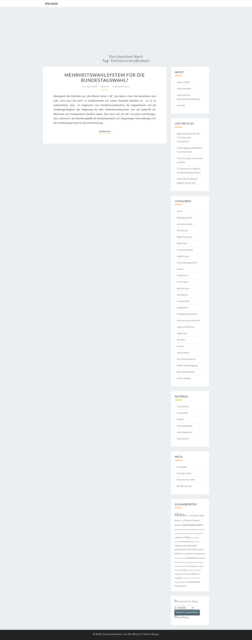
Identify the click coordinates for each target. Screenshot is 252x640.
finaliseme (182, 275)
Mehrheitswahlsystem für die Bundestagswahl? (104, 77)
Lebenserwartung (185, 562)
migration (182, 333)
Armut (182, 521)
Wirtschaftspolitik (186, 371)
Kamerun (192, 557)
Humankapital (199, 553)
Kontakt (181, 105)
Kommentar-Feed (186, 479)
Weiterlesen (105, 131)
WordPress (134, 634)
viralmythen (183, 438)
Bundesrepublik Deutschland (195, 529)
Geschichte (182, 294)
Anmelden (182, 466)
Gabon (195, 549)
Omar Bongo (190, 566)
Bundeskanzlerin (193, 525)
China (187, 537)
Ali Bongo (194, 515)
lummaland (182, 406)
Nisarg (155, 634)
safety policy (183, 352)
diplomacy (182, 243)
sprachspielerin (184, 432)
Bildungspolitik (184, 217)
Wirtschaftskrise (180, 586)
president (191, 570)
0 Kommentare (121, 86)
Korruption (201, 558)
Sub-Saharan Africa (186, 359)
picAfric (180, 419)
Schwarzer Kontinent (182, 574)
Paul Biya (183, 570)
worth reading (184, 378)
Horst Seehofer (187, 553)
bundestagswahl (179, 533)
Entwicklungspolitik (187, 262)
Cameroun (179, 537)
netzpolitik (182, 412)
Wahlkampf (195, 582)
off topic (181, 339)
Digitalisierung (184, 236)
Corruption (178, 542)
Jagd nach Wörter (185, 326)
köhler (176, 562)
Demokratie (186, 541)
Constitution (195, 538)
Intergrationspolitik (187, 313)
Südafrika (178, 578)
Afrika (179, 514)
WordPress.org (184, 486)
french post (182, 281)
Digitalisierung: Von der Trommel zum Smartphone (188, 137)
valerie (105, 86)
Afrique (187, 516)
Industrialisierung (180, 558)
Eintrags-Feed (184, 473)
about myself (183, 82)
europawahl (191, 545)
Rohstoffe (198, 570)
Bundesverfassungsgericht (194, 533)
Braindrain (178, 525)
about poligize (184, 88)
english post (183, 256)
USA (188, 582)
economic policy (185, 249)
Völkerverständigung (187, 365)
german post (183, 288)
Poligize (51, 3)
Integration (183, 307)
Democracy (182, 230)
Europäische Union (182, 549)
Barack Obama (192, 520)
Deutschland (196, 542)
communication (185, 224)
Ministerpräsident (197, 562)
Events (180, 268)
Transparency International (191, 578)
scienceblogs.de (184, 425)
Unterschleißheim (180, 582)
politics (180, 346)
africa (179, 211)
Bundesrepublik (179, 529)
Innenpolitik (183, 301)
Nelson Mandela (179, 566)
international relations (188, 320)
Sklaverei (195, 574)
